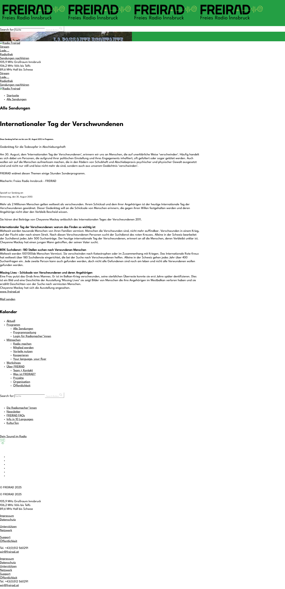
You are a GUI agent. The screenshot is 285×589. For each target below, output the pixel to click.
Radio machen (22, 344)
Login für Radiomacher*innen (32, 336)
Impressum (7, 516)
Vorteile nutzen (23, 351)
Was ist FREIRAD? (24, 374)
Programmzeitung (24, 332)
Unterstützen (8, 526)
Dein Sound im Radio (13, 436)
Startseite (13, 95)
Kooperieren (21, 355)
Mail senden (7, 299)
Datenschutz (8, 519)
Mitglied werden (23, 347)
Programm (13, 325)
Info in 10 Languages (20, 419)
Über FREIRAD (16, 366)
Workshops (14, 363)
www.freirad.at (10, 291)
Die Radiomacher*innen (22, 408)
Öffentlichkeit (21, 385)
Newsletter (13, 411)
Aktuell (11, 321)
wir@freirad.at (9, 552)
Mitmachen (14, 340)
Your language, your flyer (29, 359)
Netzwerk (6, 530)
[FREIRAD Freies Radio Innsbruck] (132, 21)
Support (5, 537)
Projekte (18, 378)
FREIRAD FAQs (16, 415)
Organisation (21, 382)
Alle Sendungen (17, 99)
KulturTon (13, 423)
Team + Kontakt (23, 370)
